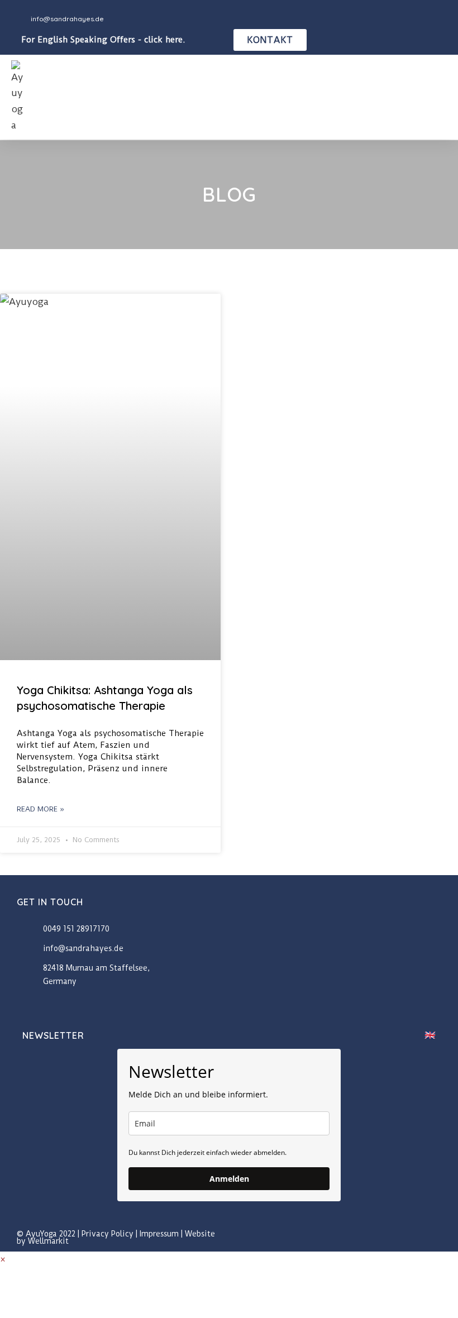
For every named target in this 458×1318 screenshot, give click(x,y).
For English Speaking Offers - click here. (103, 40)
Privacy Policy (107, 1233)
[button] (439, 97)
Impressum (159, 1233)
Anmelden (229, 1178)
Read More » (40, 809)
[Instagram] (437, 1238)
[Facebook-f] (412, 1238)
